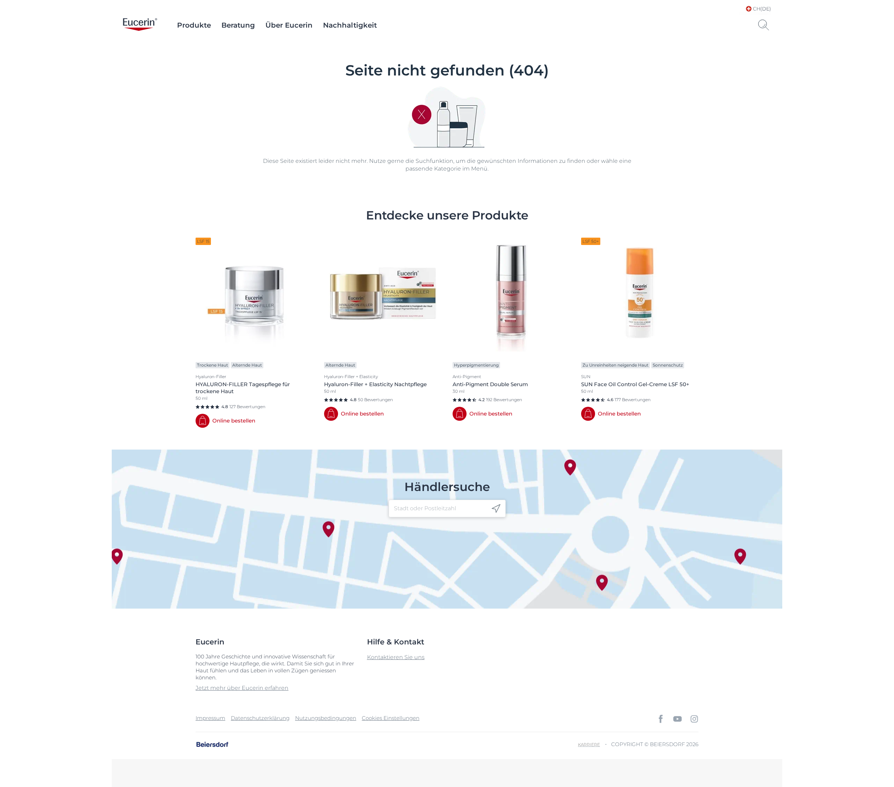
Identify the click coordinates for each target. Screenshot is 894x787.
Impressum (210, 718)
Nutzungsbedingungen (325, 718)
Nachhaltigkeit (350, 25)
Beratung (238, 25)
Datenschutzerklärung (260, 718)
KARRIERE (589, 744)
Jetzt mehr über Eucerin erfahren (242, 688)
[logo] (140, 25)
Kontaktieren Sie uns (396, 657)
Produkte (194, 25)
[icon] (496, 508)
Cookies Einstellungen (390, 718)
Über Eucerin (289, 25)
